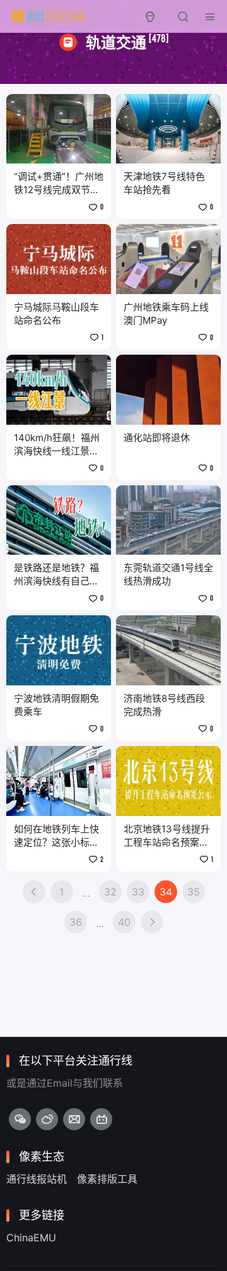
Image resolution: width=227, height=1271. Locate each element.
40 (124, 922)
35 (193, 891)
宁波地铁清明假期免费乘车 (56, 705)
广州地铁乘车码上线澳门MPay (166, 313)
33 (138, 891)
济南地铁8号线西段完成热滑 (164, 705)
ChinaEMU (31, 1237)
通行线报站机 (36, 1179)
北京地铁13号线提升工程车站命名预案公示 (167, 836)
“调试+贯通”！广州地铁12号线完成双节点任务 (58, 183)
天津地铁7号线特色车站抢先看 (164, 183)
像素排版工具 (107, 1179)
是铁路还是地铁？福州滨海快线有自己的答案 (56, 575)
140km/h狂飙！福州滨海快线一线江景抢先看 (57, 445)
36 (75, 922)
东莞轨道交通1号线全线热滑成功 (168, 574)
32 (110, 891)
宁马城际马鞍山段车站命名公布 (56, 313)
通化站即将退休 (157, 438)
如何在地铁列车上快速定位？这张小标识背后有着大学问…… (56, 836)
